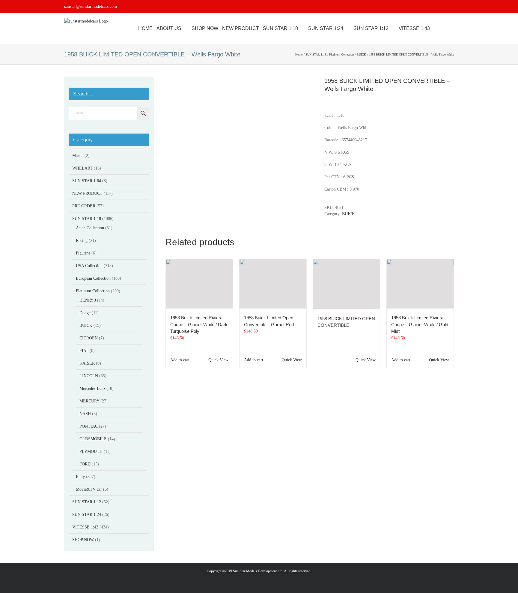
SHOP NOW (83, 539)
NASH (85, 413)
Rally (80, 476)
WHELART (82, 168)
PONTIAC (88, 426)
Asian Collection (90, 228)
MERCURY (89, 401)
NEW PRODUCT (87, 193)
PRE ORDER (83, 206)
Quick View (218, 360)
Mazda (77, 155)
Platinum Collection (93, 291)
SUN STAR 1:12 (86, 502)
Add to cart (179, 360)
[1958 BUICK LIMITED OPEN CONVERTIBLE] (346, 284)
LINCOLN (88, 376)
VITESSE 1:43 (85, 527)
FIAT (83, 350)
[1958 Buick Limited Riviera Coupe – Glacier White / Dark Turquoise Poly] (199, 284)
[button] (452, 29)
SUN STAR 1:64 (86, 181)
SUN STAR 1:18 (86, 218)
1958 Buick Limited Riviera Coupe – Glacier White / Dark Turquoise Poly (199, 324)
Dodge (85, 313)
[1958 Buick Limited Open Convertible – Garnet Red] (273, 284)
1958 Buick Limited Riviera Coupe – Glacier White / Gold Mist (419, 324)
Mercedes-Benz (92, 388)
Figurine (83, 253)
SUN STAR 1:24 (86, 514)
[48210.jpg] (240, 147)
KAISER (87, 363)
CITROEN (88, 338)
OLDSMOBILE (93, 439)
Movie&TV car (89, 489)
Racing (82, 240)
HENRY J (87, 300)
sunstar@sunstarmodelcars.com (90, 6)
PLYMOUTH (91, 451)
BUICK (348, 214)
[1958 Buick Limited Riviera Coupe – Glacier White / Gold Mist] (420, 284)
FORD (85, 464)
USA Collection (89, 265)
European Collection (93, 278)
